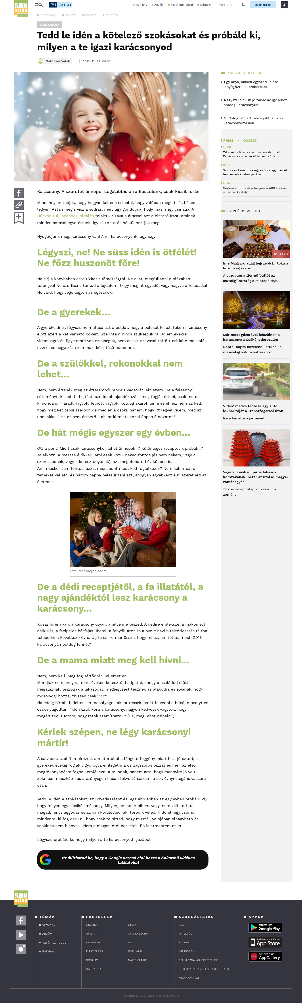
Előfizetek (263, 5)
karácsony (48, 15)
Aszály (159, 4)
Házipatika (93, 969)
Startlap (92, 924)
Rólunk (184, 942)
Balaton (205, 4)
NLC (130, 942)
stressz (90, 15)
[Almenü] (39, 5)
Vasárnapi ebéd (182, 4)
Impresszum (188, 951)
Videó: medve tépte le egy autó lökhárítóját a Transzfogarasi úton (253, 408)
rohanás (111, 15)
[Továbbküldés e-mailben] (19, 205)
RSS (181, 924)
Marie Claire (137, 960)
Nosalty (92, 960)
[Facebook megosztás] (19, 193)
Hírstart (92, 933)
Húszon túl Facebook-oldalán (65, 215)
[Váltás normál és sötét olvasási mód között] (243, 5)
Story (132, 924)
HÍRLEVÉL (185, 933)
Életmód (49, 25)
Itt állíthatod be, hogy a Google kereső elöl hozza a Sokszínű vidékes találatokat (128, 860)
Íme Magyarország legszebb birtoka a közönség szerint (255, 265)
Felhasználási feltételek (198, 960)
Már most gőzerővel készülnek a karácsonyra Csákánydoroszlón (251, 337)
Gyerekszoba (138, 933)
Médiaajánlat (189, 977)
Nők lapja (135, 951)
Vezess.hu (93, 942)
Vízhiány (141, 4)
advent (70, 15)
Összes (250, 140)
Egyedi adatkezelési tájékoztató (204, 969)
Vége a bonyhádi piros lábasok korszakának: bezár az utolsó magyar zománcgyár (255, 477)
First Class (94, 951)
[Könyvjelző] (19, 218)
